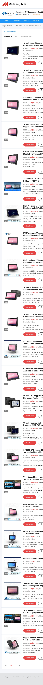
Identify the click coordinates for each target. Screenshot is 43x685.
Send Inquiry (30, 63)
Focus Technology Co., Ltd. (25, 677)
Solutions (36, 21)
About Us (26, 21)
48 (19, 665)
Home (6, 21)
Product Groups (11, 32)
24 (11, 665)
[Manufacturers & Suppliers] (14, 4)
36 (15, 665)
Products (17, 21)
